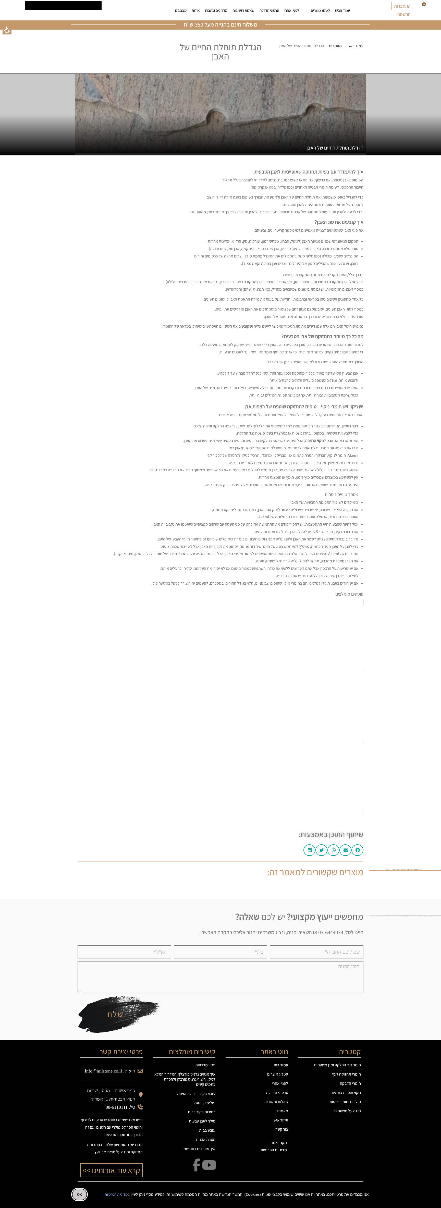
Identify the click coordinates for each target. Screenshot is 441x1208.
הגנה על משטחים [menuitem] (347, 1111)
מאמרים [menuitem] (281, 1111)
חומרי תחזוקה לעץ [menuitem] (346, 1074)
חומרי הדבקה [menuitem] (350, 1083)
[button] (7, 30)
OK (79, 1194)
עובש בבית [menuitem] (207, 1130)
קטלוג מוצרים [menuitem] (320, 10)
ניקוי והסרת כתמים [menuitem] (346, 1092)
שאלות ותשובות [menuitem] (243, 10)
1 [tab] (220, 887)
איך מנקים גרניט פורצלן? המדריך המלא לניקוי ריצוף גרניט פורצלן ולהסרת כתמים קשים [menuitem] (184, 1079)
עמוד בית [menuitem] (281, 1065)
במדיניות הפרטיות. (117, 1194)
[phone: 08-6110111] (117, 10)
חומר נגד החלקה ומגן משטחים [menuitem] (337, 1065)
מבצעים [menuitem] (181, 10)
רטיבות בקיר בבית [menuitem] (201, 1112)
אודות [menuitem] (196, 10)
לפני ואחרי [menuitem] (291, 10)
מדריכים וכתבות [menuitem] (216, 10)
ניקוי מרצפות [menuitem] (205, 1065)
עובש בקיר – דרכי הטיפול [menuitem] (196, 1093)
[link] (133, 10)
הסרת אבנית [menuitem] (205, 1139)
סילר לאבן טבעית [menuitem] (202, 1121)
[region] (317, 46)
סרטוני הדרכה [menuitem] (269, 10)
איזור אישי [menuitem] (280, 1120)
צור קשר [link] (281, 1129)
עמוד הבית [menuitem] (342, 10)
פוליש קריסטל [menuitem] (204, 1102)
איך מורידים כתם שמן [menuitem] (198, 1148)
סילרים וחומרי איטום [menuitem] (345, 1101)
